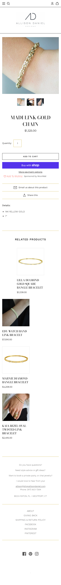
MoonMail (41, 176)
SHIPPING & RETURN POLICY (30, 520)
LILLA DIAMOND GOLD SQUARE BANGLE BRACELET (30, 284)
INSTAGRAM (30, 529)
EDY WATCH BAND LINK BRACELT (14, 333)
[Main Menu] (3, 3)
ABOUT (30, 511)
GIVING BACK (30, 515)
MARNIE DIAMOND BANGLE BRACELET (15, 380)
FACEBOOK (30, 524)
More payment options (30, 172)
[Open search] (8, 3)
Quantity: (7, 143)
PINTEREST (30, 533)
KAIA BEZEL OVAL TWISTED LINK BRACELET (14, 429)
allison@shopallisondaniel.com (30, 486)
